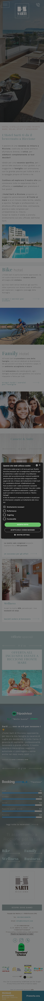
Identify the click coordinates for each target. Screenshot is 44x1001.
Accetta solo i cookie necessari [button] (23, 530)
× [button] (39, 465)
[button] (22, 535)
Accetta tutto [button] (22, 525)
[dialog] (22, 500)
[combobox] (37, 465)
